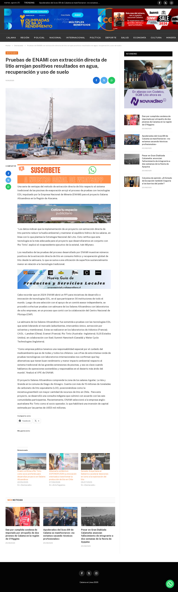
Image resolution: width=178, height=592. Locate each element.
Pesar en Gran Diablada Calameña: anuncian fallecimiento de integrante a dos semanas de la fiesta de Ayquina (97, 535)
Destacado (12, 53)
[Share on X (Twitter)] (104, 80)
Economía (140, 37)
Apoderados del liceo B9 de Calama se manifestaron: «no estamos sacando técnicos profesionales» (70, 3)
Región (25, 37)
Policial (39, 37)
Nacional (55, 37)
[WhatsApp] (8, 187)
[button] (170, 584)
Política (95, 37)
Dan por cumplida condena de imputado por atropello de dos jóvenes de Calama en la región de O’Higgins (22, 534)
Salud (125, 37)
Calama (11, 37)
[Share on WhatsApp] (111, 80)
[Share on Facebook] (96, 80)
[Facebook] (8, 173)
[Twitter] (8, 180)
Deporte (110, 37)
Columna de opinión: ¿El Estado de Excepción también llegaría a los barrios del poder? (157, 181)
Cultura (156, 37)
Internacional (75, 37)
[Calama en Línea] (109, 19)
